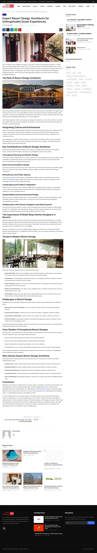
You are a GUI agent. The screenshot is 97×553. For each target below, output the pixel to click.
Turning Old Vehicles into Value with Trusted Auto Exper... (53, 487)
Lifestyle (81, 79)
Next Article (37, 417)
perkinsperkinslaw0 (48, 468)
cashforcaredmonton (48, 490)
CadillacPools (5, 467)
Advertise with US (50, 1)
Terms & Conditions (88, 549)
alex (24, 455)
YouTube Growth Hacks (72, 92)
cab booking (77, 89)
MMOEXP (84, 85)
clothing (83, 82)
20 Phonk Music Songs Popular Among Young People (85, 39)
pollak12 (46, 530)
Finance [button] (57, 6)
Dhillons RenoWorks (6, 490)
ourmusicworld (80, 42)
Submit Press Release (32, 1)
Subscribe (91, 523)
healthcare (69, 82)
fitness (68, 95)
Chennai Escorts (81, 47)
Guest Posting (42, 1)
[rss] (4, 528)
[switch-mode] (93, 1)
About (16, 1)
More (87, 6)
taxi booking (69, 85)
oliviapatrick (26, 490)
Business (9, 11)
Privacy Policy (11, 1)
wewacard (69, 21)
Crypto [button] (42, 6)
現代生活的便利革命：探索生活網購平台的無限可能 (79, 19)
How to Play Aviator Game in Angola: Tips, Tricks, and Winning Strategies (18, 420)
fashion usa (69, 89)
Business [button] (49, 6)
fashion (68, 72)
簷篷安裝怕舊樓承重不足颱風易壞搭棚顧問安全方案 (85, 25)
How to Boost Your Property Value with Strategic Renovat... (11, 487)
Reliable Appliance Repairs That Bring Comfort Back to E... (53, 517)
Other (13, 11)
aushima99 (79, 49)
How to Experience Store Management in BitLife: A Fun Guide (53, 526)
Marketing (76, 82)
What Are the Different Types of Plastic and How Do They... (32, 487)
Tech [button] (64, 6)
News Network (22, 1)
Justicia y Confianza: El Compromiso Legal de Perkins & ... (53, 464)
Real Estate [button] (72, 6)
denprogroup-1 (38, 535)
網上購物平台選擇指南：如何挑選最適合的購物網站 (79, 33)
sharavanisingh (16, 431)
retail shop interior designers (43, 389)
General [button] (80, 6)
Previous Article (28, 417)
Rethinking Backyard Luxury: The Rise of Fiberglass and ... (10, 464)
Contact (4, 1)
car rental (77, 85)
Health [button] (35, 6)
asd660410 (79, 28)
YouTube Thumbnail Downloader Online (76, 76)
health (79, 72)
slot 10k (36, 419)
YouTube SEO (88, 79)
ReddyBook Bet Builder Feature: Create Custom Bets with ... (32, 452)
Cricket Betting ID (87, 89)
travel (74, 72)
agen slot (75, 95)
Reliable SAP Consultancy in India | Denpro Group (48, 533)
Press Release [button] (26, 6)
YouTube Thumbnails (71, 79)
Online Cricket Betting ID (85, 92)
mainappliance (48, 520)
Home (18, 6)
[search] (93, 6)
